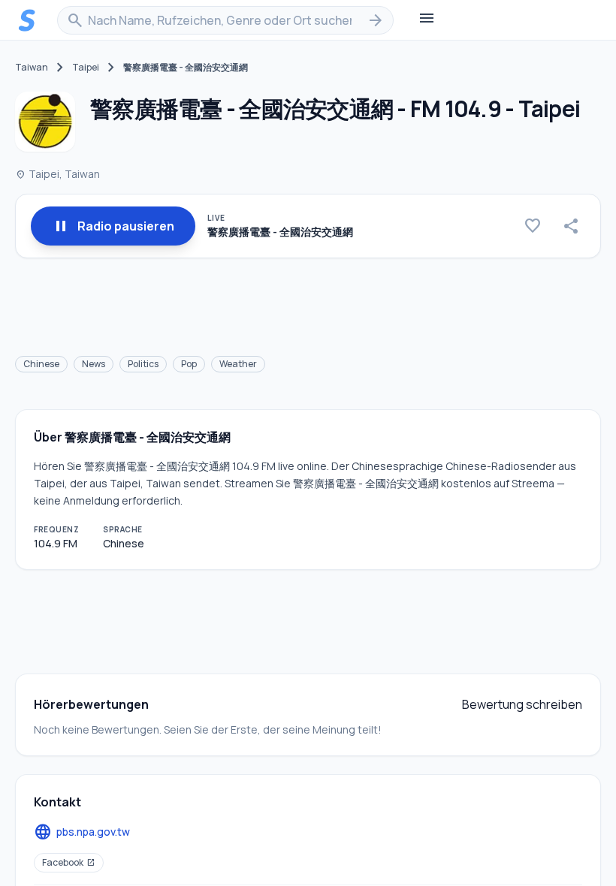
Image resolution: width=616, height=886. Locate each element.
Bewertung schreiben (522, 704)
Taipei (85, 68)
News (93, 363)
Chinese (41, 363)
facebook (68, 862)
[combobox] (225, 20)
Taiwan (31, 68)
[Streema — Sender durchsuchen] (27, 20)
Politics (143, 363)
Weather (238, 363)
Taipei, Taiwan (57, 174)
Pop (189, 363)
